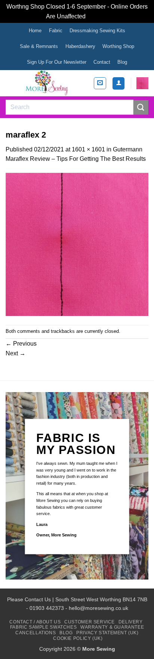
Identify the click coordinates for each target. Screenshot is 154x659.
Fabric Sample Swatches (43, 627)
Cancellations (35, 632)
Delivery (130, 622)
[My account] (118, 83)
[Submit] (140, 107)
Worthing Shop (118, 46)
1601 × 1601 (88, 149)
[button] (100, 83)
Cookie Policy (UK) (77, 638)
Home (35, 30)
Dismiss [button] (97, 16)
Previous (21, 343)
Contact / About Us (35, 622)
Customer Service (89, 622)
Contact (101, 62)
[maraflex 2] (77, 244)
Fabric (55, 30)
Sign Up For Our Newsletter (56, 62)
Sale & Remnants (39, 46)
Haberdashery (80, 46)
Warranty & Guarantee (112, 627)
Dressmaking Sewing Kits (97, 30)
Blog (122, 62)
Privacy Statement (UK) (107, 632)
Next (15, 353)
